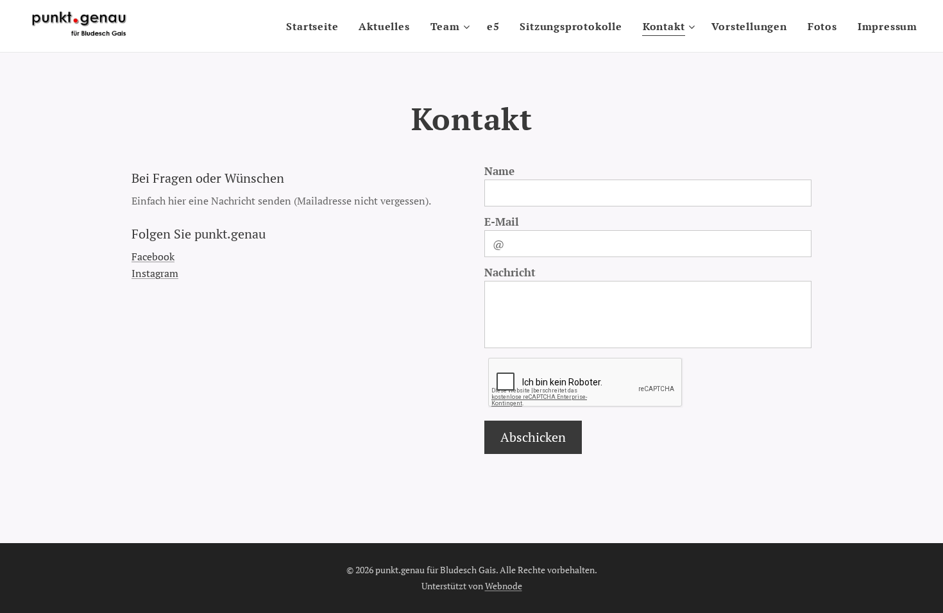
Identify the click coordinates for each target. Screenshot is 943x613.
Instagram (155, 273)
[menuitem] (315, 26)
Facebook (153, 256)
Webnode (503, 586)
